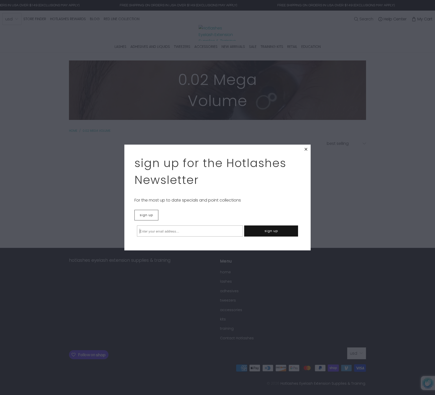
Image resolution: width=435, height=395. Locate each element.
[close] (306, 149)
